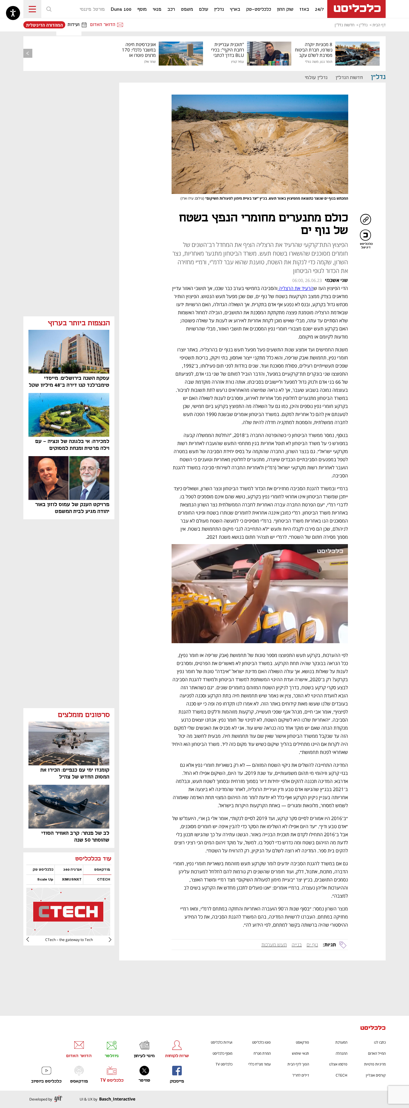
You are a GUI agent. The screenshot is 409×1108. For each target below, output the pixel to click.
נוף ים (312, 944)
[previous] (27, 53)
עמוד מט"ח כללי (259, 1064)
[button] (48, 9)
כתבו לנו (380, 1042)
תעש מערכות (274, 944)
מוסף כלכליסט (222, 1053)
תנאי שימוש (300, 1053)
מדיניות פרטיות (375, 1064)
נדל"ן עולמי (316, 78)
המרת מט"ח (262, 1053)
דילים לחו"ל (301, 1075)
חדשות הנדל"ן (349, 78)
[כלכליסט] (373, 1028)
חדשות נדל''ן (345, 25)
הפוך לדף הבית (298, 1064)
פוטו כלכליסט (261, 1042)
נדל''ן (363, 25)
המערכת (341, 1042)
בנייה (297, 944)
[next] (32, 939)
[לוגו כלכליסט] (356, 9)
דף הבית (379, 25)
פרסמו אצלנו (338, 1064)
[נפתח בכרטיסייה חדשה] (68, 933)
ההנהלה (341, 1053)
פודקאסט (302, 1042)
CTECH (341, 1075)
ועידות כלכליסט (221, 1042)
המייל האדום (377, 1053)
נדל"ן (378, 77)
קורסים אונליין (376, 1075)
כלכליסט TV (224, 1064)
